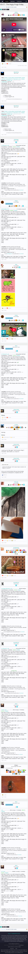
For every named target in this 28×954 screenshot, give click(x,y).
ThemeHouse (21, 945)
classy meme (16, 409)
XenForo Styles (18, 946)
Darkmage (16, 139)
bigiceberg (16, 72)
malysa (16, 200)
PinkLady (16, 481)
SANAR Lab (9, 80)
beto (16, 264)
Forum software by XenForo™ (14, 943)
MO (2, 810)
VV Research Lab (5, 145)
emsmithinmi (16, 582)
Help (16, 948)
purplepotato (16, 547)
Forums (6, 1)
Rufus (16, 703)
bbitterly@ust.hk (5, 209)
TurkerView (4, 81)
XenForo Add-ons (11, 946)
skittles (16, 12)
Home (2, 1)
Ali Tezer (3, 871)
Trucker (16, 424)
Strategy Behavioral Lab (6, 588)
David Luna (3, 709)
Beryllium (12, 948)
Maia (16, 345)
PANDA (23, 79)
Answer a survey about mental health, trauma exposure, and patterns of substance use (13, 78)
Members (13, 1)
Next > (8, 9)
